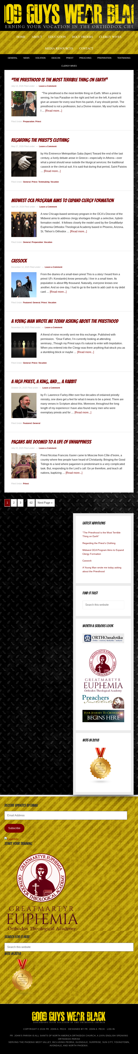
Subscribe (14, 828)
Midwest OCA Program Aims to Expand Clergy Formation (62, 200)
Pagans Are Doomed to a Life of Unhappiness (51, 441)
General (27, 182)
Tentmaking (43, 182)
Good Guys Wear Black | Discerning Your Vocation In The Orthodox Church (69, 15)
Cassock (19, 260)
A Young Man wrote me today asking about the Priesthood (64, 321)
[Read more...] (53, 110)
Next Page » (45, 502)
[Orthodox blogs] (100, 783)
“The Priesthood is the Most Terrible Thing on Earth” (59, 79)
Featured (27, 302)
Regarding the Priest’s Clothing (40, 140)
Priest (38, 121)
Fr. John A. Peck (95, 1029)
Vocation (54, 182)
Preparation (28, 121)
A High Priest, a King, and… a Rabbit (43, 381)
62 (31, 502)
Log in (111, 1029)
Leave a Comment (47, 86)
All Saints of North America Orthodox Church (65, 1036)
